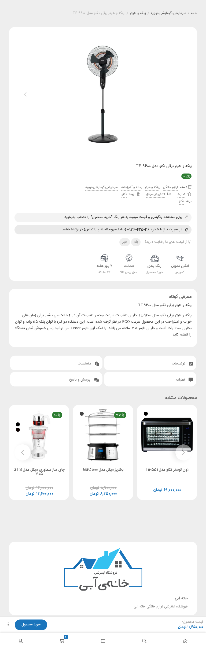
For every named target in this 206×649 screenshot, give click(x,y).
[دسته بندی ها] (103, 641)
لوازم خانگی (170, 187)
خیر (124, 242)
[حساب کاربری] (20, 641)
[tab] (150, 363)
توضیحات (179, 364)
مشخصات (85, 364)
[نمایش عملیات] (8, 625)
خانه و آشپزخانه (131, 187)
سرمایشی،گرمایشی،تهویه (168, 13)
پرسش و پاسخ (80, 380)
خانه (194, 13)
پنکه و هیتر (138, 13)
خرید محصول (31, 625)
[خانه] (185, 641)
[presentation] (25, 94)
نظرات (181, 380)
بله (136, 242)
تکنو (124, 194)
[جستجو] (144, 641)
